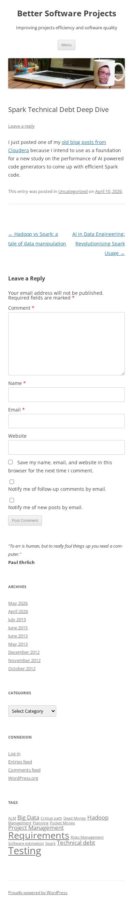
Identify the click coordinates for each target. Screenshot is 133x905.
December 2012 (24, 652)
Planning (40, 823)
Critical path (51, 818)
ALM (12, 818)
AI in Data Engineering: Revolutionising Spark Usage (98, 243)
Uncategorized (73, 191)
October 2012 (21, 668)
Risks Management (87, 837)
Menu (66, 44)
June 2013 (18, 636)
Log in (14, 753)
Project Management (36, 827)
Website (17, 436)
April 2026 (18, 611)
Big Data (28, 817)
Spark (50, 843)
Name (17, 383)
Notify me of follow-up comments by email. (57, 489)
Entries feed (20, 762)
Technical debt (76, 842)
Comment (21, 308)
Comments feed (24, 770)
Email (16, 409)
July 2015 (17, 619)
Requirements (38, 835)
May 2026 (18, 603)
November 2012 (24, 660)
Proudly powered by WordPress (38, 892)
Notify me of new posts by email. (45, 507)
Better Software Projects (66, 13)
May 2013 (18, 644)
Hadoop (97, 817)
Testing (24, 850)
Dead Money (74, 818)
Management (19, 823)
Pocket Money (62, 823)
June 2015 (18, 628)
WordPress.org (23, 778)
